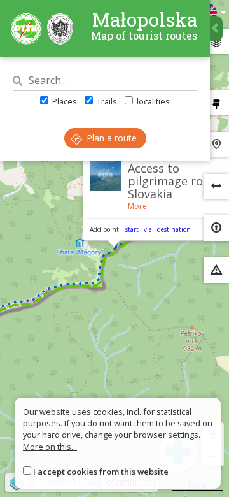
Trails (106, 101)
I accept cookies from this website (101, 471)
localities (152, 101)
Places (63, 101)
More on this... (50, 446)
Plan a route (110, 138)
